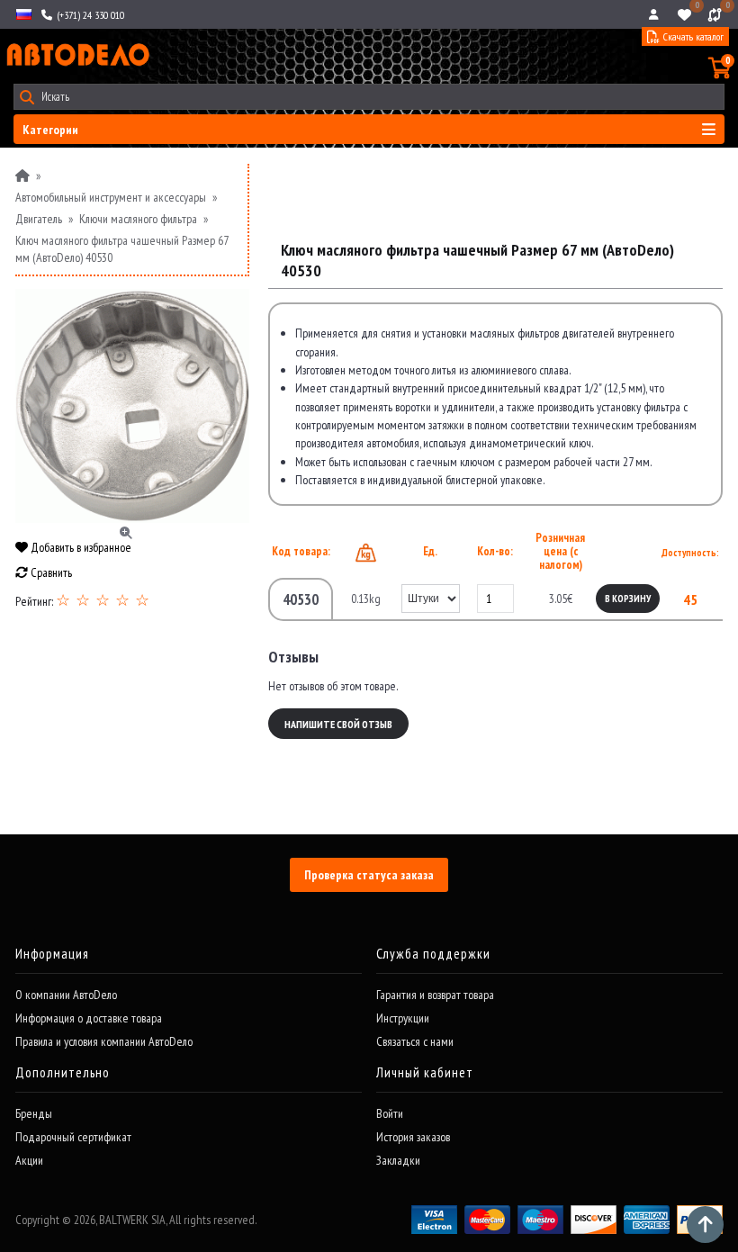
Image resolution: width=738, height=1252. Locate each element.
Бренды (33, 1113)
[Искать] (27, 97)
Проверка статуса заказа (369, 875)
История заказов (413, 1137)
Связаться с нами (415, 1041)
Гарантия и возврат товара (435, 994)
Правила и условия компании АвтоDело (104, 1041)
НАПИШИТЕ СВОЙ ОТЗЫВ (338, 724)
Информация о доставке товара (88, 1018)
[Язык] (22, 14)
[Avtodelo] (76, 55)
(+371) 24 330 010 (89, 15)
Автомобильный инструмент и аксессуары (110, 197)
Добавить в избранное (79, 547)
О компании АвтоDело (66, 994)
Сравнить (50, 572)
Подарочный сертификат (73, 1137)
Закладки (398, 1160)
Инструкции (402, 1018)
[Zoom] (132, 406)
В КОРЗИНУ (628, 598)
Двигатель (38, 219)
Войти (389, 1113)
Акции (29, 1160)
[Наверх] (705, 1224)
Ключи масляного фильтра (138, 219)
